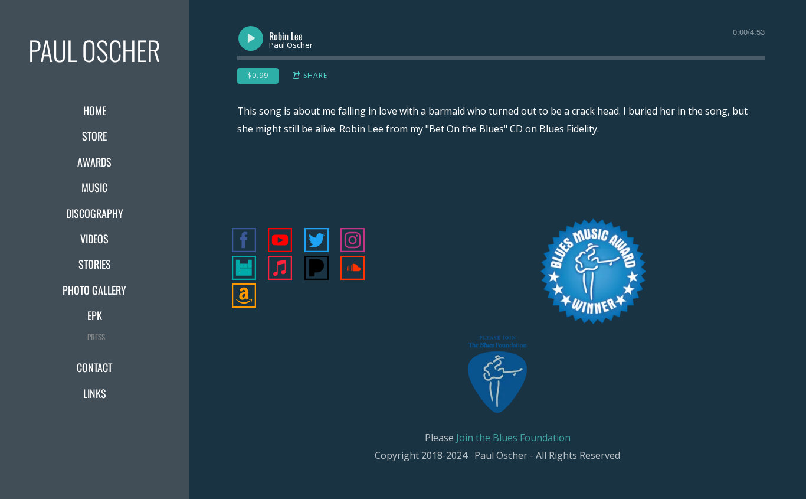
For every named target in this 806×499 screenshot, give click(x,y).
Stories (94, 264)
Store (94, 135)
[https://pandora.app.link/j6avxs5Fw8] (316, 269)
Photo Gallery (94, 290)
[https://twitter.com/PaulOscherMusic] (316, 242)
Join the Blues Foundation (513, 437)
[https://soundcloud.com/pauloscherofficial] (352, 269)
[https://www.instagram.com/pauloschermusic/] (352, 242)
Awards (94, 161)
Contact (94, 367)
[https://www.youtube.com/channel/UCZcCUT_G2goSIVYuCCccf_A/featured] (280, 242)
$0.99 (257, 75)
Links (94, 393)
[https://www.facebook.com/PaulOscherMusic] (244, 242)
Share (315, 75)
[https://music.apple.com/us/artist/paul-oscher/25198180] (280, 269)
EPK (94, 315)
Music (94, 187)
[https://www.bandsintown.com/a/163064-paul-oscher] (244, 269)
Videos (94, 238)
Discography (94, 213)
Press (96, 337)
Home (94, 110)
